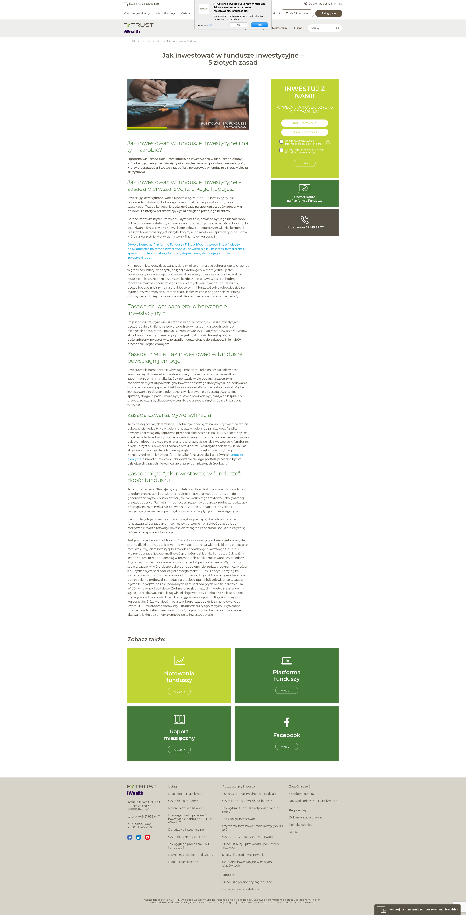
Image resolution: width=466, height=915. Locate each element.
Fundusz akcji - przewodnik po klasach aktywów (250, 845)
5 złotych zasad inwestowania (243, 855)
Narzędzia (279, 28)
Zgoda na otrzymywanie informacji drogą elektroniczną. (307, 142)
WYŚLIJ (305, 163)
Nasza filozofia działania (185, 808)
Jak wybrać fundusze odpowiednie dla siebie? (250, 810)
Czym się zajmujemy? (184, 801)
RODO (294, 832)
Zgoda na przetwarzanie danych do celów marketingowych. (307, 151)
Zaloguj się (329, 13)
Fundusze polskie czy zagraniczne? (248, 882)
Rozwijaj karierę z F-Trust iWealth (313, 801)
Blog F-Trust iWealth (183, 862)
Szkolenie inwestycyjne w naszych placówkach (247, 863)
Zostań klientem (297, 13)
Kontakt (271, 13)
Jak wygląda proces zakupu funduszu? (188, 845)
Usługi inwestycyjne (151, 41)
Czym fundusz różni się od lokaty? (247, 801)
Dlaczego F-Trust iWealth (187, 794)
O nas (298, 28)
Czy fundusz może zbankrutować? (247, 836)
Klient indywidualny (137, 13)
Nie (239, 24)
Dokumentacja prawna (305, 817)
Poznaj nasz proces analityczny (190, 855)
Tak (260, 24)
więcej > (179, 691)
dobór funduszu (148, 480)
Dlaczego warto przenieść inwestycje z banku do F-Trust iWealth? (190, 819)
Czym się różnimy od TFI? (186, 836)
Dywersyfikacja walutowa (240, 889)
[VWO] (212, 25)
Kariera (185, 13)
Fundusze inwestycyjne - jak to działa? (250, 794)
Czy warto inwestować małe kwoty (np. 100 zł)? (253, 827)
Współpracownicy (301, 794)
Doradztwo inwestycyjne (186, 829)
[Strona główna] (139, 28)
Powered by (203, 25)
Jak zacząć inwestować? (239, 819)
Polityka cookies (300, 824)
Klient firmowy (165, 13)
